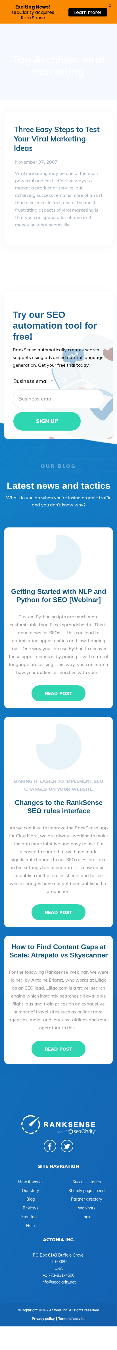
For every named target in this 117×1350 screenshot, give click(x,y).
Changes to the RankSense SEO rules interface (59, 807)
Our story (30, 1190)
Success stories (86, 1181)
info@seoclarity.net (58, 1282)
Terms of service (71, 1318)
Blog (30, 1199)
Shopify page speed (86, 1190)
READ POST (58, 693)
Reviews (30, 1208)
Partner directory (86, 1199)
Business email (33, 381)
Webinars (86, 1208)
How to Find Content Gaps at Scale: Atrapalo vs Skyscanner (58, 951)
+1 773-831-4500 (58, 1275)
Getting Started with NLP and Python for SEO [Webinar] (58, 596)
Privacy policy (43, 1318)
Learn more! (87, 12)
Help (30, 1225)
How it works (30, 1181)
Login (86, 1216)
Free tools (30, 1216)
